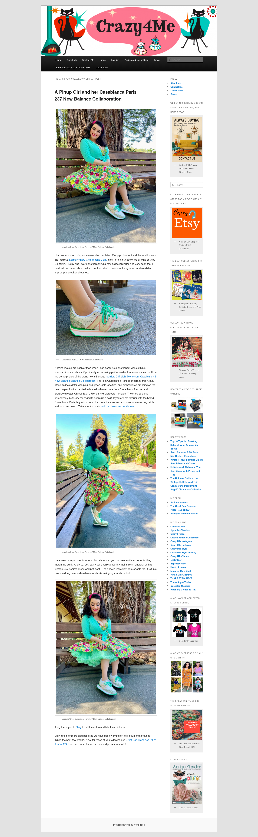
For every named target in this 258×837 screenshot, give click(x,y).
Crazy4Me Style (178, 548)
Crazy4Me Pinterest (180, 545)
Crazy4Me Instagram (181, 541)
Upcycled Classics (180, 585)
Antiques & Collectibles (136, 60)
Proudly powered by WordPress (129, 824)
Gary (79, 727)
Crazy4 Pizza (177, 533)
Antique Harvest (179, 502)
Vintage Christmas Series (184, 513)
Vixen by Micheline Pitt (183, 589)
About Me (72, 60)
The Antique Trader (180, 582)
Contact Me (88, 60)
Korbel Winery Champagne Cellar (88, 259)
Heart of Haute (178, 567)
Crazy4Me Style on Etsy (183, 552)
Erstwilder (175, 559)
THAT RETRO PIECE (181, 578)
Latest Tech (102, 67)
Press (103, 60)
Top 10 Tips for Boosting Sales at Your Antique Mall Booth (184, 444)
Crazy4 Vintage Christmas (184, 537)
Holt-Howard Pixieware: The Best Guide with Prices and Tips (185, 471)
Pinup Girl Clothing (181, 574)
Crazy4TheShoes (179, 556)
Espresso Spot (178, 563)
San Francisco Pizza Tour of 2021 (72, 67)
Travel (157, 60)
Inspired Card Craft (180, 571)
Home (58, 60)
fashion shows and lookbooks (117, 406)
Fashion (115, 60)
